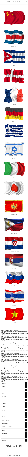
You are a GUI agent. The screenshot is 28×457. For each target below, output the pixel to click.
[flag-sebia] (14, 260)
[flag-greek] (14, 131)
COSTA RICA (14, 390)
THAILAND (14, 436)
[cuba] (14, 56)
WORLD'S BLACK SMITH (14, 2)
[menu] (26, 2)
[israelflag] (14, 149)
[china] (14, 17)
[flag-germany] (14, 113)
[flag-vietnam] (14, 314)
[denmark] (14, 75)
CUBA (14, 393)
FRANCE (14, 400)
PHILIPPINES (14, 423)
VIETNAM (14, 440)
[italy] (14, 168)
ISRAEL (14, 410)
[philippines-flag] (14, 224)
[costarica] (14, 37)
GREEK (14, 406)
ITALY (14, 413)
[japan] (14, 188)
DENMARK (14, 396)
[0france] (14, 95)
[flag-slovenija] (14, 277)
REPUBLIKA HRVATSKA (14, 426)
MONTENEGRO (14, 420)
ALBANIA (14, 383)
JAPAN (14, 416)
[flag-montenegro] (14, 206)
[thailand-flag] (14, 296)
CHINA (14, 386)
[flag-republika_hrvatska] (14, 243)
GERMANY (14, 403)
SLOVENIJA (14, 433)
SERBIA (14, 430)
